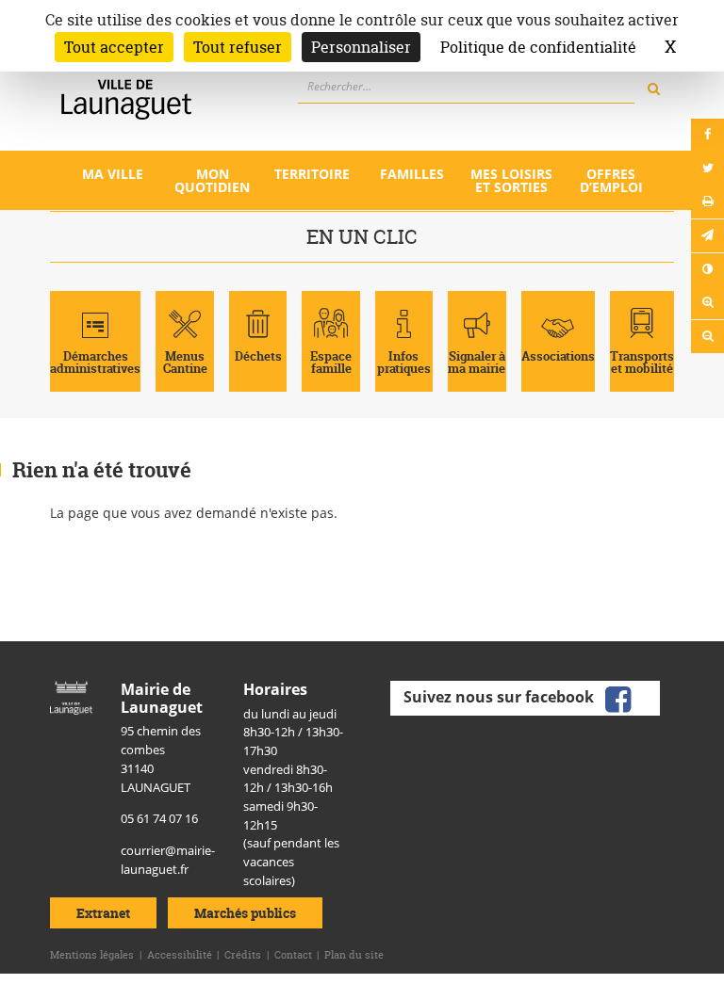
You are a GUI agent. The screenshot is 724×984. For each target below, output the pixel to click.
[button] (707, 235)
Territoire (312, 174)
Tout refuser (237, 47)
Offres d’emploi (611, 180)
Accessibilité (179, 954)
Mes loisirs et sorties (511, 180)
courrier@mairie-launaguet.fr (168, 860)
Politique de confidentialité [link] (538, 47)
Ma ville (112, 174)
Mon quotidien (212, 180)
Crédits (242, 954)
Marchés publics (245, 913)
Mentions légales (92, 954)
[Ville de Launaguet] (71, 696)
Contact (293, 954)
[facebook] (618, 696)
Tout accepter (114, 47)
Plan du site (354, 954)
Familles (412, 174)
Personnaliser (361, 47)
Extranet (103, 913)
